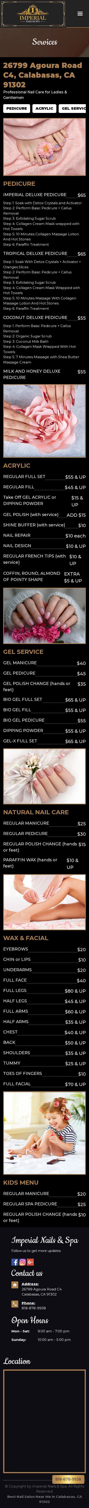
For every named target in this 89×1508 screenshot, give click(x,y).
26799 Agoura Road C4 (42, 1289)
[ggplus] (30, 1262)
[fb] (14, 1262)
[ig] (22, 1262)
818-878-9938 (34, 1308)
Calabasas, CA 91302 (39, 1294)
